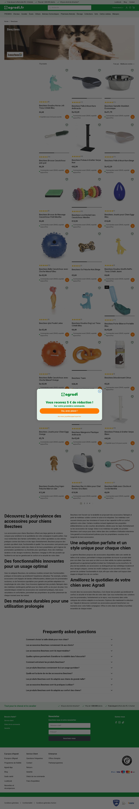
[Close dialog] (99, 391)
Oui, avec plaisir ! (69, 410)
